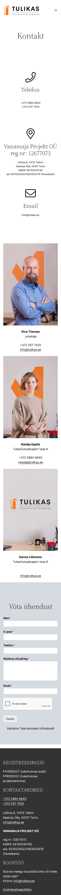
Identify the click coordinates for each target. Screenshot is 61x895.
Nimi (7, 618)
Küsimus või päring (16, 658)
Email (7, 685)
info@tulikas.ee (30, 349)
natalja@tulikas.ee (30, 462)
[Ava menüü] (56, 10)
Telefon (9, 645)
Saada (10, 718)
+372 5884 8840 (14, 798)
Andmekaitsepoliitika (17, 889)
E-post (8, 631)
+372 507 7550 (13, 803)
